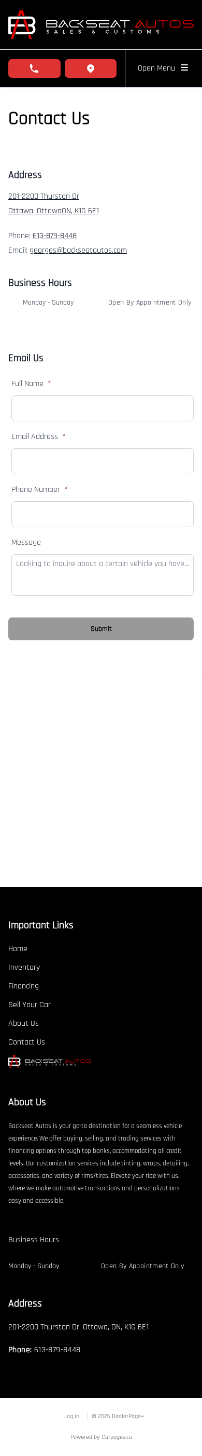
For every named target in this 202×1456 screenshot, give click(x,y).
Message (26, 542)
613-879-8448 (55, 235)
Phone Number (39, 489)
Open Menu (158, 68)
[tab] (33, 1245)
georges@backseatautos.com (78, 250)
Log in (71, 1416)
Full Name (31, 383)
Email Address (38, 436)
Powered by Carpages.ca (101, 1437)
